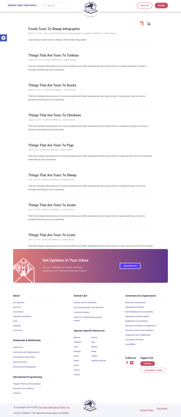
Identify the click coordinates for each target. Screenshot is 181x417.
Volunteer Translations (22, 316)
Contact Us (17, 330)
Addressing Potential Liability (137, 316)
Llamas (77, 374)
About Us (17, 307)
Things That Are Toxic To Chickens (54, 115)
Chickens (77, 342)
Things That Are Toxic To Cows (51, 235)
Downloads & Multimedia (27, 340)
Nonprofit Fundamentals (135, 302)
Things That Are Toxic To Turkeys (53, 55)
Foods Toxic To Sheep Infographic (54, 29)
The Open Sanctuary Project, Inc (54, 407)
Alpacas (77, 337)
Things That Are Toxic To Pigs (51, 145)
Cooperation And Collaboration (138, 335)
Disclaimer (162, 408)
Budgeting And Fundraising (136, 321)
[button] (3, 37)
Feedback (17, 326)
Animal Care (18, 347)
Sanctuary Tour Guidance (23, 388)
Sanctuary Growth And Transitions (139, 330)
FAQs (15, 321)
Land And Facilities (81, 312)
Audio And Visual (20, 362)
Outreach (17, 393)
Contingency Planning (134, 339)
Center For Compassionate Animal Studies (88, 319)
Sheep (93, 351)
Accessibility (130, 344)
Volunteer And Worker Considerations (140, 326)
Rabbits (94, 347)
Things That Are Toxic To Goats (52, 205)
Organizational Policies (134, 307)
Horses (77, 370)
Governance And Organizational (26, 352)
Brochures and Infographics (24, 367)
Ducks (76, 356)
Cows (76, 347)
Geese (76, 361)
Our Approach (19, 302)
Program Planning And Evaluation (27, 384)
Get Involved (18, 312)
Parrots (94, 337)
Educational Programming (24, 357)
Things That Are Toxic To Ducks (52, 85)
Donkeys (77, 351)
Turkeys (94, 356)
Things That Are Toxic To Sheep (52, 175)
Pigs (93, 342)
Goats (76, 365)
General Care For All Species (85, 302)
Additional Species (98, 361)
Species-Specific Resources (89, 330)
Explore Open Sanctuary (22, 5)
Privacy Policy (147, 410)
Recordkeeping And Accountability (139, 312)
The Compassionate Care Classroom (89, 307)
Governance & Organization (140, 295)
